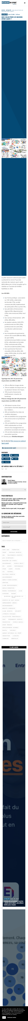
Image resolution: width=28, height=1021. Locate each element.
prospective (6, 622)
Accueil (3, 10)
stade (4, 569)
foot (4, 619)
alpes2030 (5, 593)
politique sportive (8, 574)
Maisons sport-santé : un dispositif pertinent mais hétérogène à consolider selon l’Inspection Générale (14, 504)
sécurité (18, 611)
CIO (3, 571)
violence (13, 630)
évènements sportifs (15, 619)
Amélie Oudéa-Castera (9, 579)
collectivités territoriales (11, 616)
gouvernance (6, 563)
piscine (17, 569)
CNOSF (4, 552)
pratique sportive (15, 552)
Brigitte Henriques (8, 608)
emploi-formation (8, 588)
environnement (7, 605)
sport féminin (7, 625)
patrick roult (18, 563)
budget (13, 593)
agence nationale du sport (11, 633)
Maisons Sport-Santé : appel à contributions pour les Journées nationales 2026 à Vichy (14, 499)
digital (4, 630)
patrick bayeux (18, 622)
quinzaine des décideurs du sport (13, 597)
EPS (3, 566)
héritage (5, 582)
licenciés (16, 635)
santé (10, 569)
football (10, 571)
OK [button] (4, 1017)
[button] (5, 455)
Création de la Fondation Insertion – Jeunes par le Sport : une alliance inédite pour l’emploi (13, 903)
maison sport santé (10, 448)
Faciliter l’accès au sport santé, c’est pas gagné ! (13, 508)
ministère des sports (9, 560)
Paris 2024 (5, 549)
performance (18, 566)
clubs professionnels (9, 585)
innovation (6, 635)
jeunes (9, 566)
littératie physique (8, 614)
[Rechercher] (25, 489)
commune (5, 638)
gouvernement (7, 577)
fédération (15, 549)
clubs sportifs (7, 611)
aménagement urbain (9, 603)
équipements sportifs (15, 555)
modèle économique (9, 591)
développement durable (10, 627)
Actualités (8, 10)
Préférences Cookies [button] (11, 1017)
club (20, 591)
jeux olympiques (8, 558)
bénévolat (15, 638)
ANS (3, 555)
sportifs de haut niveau (10, 600)
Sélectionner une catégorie (11, 540)
